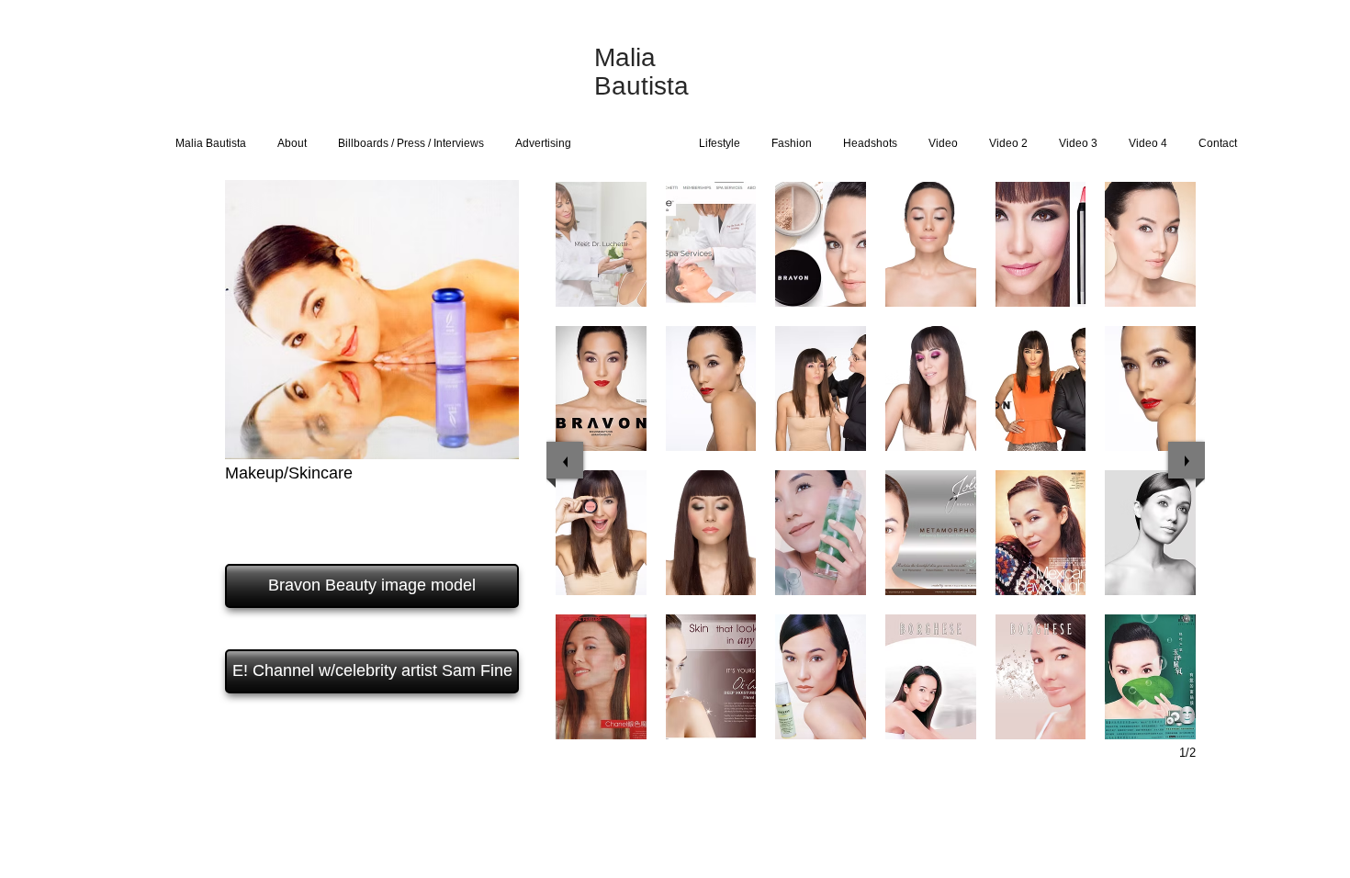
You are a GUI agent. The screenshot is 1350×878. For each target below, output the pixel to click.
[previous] (564, 460)
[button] (601, 244)
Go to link (590, 289)
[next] (1186, 460)
